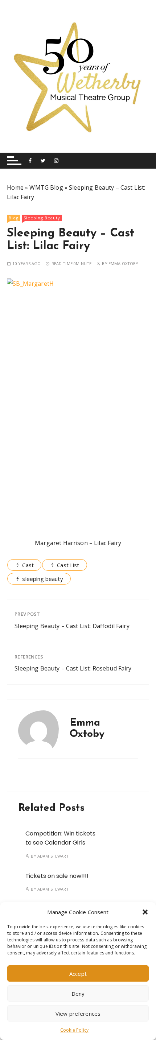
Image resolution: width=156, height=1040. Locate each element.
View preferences (78, 1013)
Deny (78, 993)
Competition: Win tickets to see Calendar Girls (60, 838)
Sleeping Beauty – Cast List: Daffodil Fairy (72, 626)
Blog (14, 217)
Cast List (68, 565)
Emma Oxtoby (123, 263)
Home (15, 187)
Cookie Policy (74, 1030)
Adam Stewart (53, 856)
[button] (145, 912)
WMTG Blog (46, 187)
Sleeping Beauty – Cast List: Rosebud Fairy (73, 668)
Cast (28, 565)
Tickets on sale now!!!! (57, 876)
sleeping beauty (42, 578)
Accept (78, 973)
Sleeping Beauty (42, 217)
